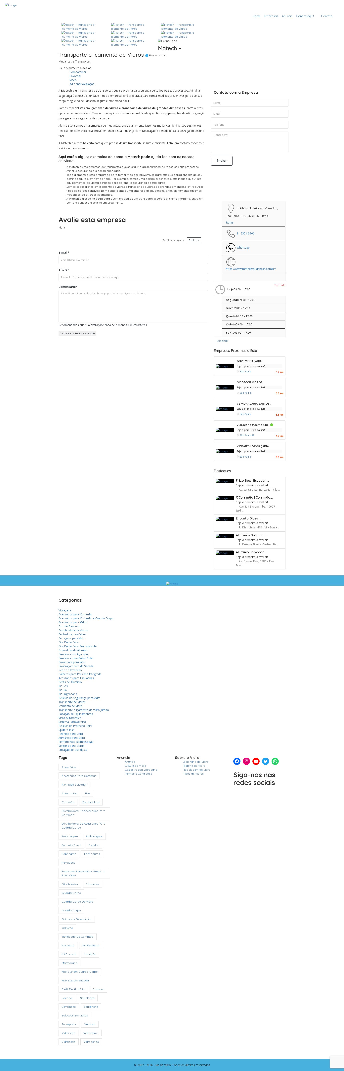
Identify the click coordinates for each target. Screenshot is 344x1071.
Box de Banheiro (69, 626)
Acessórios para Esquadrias (76, 678)
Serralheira (87, 998)
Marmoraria (69, 963)
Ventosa (89, 1024)
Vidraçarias (91, 1042)
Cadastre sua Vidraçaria (317, 6)
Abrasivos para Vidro (72, 738)
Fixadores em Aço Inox (73, 654)
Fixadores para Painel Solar (76, 658)
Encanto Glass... (248, 518)
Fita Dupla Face (69, 642)
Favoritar (75, 76)
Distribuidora (90, 802)
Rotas (230, 222)
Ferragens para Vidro (72, 638)
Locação (90, 954)
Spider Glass (66, 730)
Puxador (98, 989)
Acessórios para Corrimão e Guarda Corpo (86, 618)
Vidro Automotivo (70, 718)
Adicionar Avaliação (82, 84)
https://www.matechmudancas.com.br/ (251, 269)
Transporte (69, 1024)
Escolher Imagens (173, 240)
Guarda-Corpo (71, 893)
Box (87, 793)
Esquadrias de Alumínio (73, 650)
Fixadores (92, 884)
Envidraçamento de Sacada (76, 666)
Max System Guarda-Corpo (80, 971)
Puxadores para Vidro (72, 662)
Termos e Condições (138, 773)
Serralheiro (69, 1007)
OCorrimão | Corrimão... (254, 497)
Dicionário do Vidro (195, 761)
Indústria (67, 928)
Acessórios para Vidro (73, 622)
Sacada (67, 998)
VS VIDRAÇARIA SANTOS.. (254, 403)
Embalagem (70, 836)
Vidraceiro (68, 1033)
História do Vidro (194, 765)
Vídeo (73, 80)
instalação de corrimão (77, 936)
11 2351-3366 (245, 233)
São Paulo (245, 371)
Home (256, 16)
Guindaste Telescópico (77, 919)
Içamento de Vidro (70, 706)
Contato (326, 16)
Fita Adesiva (70, 884)
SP (253, 435)
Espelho (94, 845)
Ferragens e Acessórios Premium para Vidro (83, 873)
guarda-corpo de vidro (77, 901)
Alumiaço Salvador (74, 784)
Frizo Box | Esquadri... (252, 480)
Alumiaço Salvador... (251, 535)
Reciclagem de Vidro (196, 769)
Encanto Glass (71, 845)
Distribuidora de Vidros (73, 630)
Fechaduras (92, 854)
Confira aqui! (305, 16)
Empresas (271, 16)
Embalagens (94, 836)
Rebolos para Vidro (71, 734)
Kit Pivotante (90, 945)
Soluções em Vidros (75, 1015)
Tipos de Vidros (193, 773)
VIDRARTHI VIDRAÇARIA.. (253, 446)
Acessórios (69, 767)
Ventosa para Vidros (71, 746)
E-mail (64, 252)
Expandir (222, 341)
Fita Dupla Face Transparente (78, 646)
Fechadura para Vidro (72, 634)
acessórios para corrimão (79, 776)
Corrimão (68, 802)
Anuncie (287, 16)
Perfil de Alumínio (73, 989)
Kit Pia (63, 690)
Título (64, 269)
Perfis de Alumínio (70, 682)
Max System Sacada (75, 980)
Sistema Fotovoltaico (72, 722)
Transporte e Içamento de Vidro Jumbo (84, 710)
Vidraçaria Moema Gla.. (253, 425)
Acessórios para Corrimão (75, 614)
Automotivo (69, 793)
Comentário (68, 287)
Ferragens (68, 862)
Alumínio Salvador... (251, 552)
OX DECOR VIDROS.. (250, 382)
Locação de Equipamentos (76, 714)
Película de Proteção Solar (75, 726)
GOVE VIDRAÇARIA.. (250, 361)
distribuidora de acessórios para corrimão (83, 813)
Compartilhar (77, 72)
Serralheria (91, 1007)
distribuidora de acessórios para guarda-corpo (83, 825)
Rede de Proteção (70, 670)
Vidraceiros (90, 1033)
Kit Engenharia (68, 694)
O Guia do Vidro (135, 765)
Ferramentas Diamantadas (76, 742)
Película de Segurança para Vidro (80, 698)
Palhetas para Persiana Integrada (80, 674)
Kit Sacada (69, 954)
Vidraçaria (65, 610)
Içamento (68, 945)
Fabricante (69, 854)
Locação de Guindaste (73, 750)
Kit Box (63, 686)
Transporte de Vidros (72, 702)
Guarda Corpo (71, 910)
